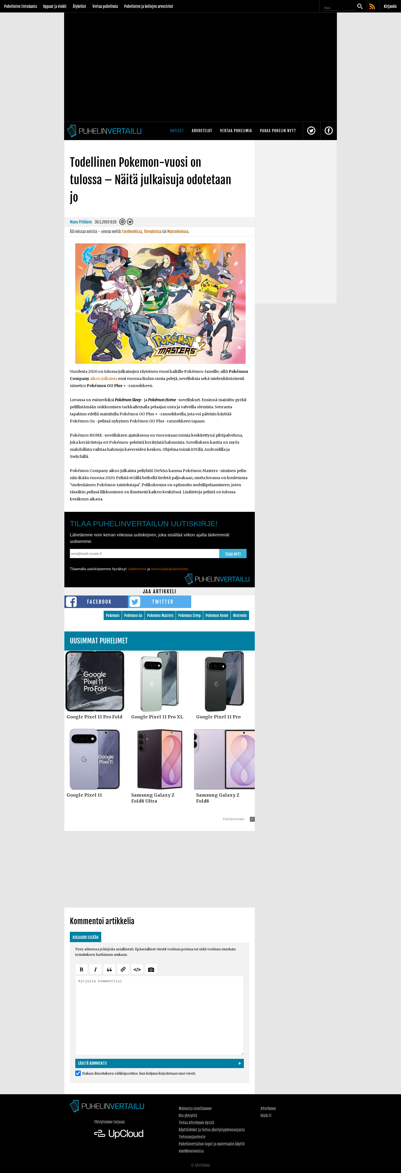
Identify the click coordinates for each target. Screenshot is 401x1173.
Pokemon (112, 615)
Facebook (99, 602)
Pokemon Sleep (189, 615)
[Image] (151, 968)
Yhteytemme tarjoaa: (109, 1122)
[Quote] (109, 968)
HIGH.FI (266, 1115)
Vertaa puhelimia (105, 6)
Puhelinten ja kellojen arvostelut (148, 6)
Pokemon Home (216, 615)
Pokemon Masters (160, 615)
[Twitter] (130, 223)
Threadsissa (152, 231)
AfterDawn (268, 1108)
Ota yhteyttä (188, 1115)
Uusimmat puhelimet (99, 641)
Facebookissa (132, 231)
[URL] (123, 968)
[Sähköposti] (122, 223)
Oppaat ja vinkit (55, 6)
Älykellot (79, 6)
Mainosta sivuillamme (195, 1108)
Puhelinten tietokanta (20, 6)
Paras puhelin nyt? (278, 130)
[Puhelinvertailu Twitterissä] (311, 130)
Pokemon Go (133, 615)
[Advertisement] (159, 869)
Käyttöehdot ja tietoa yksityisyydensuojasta (212, 1129)
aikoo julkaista (103, 378)
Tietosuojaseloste (192, 1137)
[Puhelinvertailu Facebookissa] (329, 130)
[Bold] (82, 968)
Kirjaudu (390, 6)
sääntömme (137, 569)
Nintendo (240, 615)
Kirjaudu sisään (85, 937)
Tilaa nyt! (233, 554)
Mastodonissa (177, 231)
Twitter (163, 602)
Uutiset (177, 130)
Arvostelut (202, 130)
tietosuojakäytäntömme (169, 569)
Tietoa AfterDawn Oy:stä (196, 1122)
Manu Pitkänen (81, 222)
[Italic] (95, 968)
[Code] (137, 968)
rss (372, 6)
